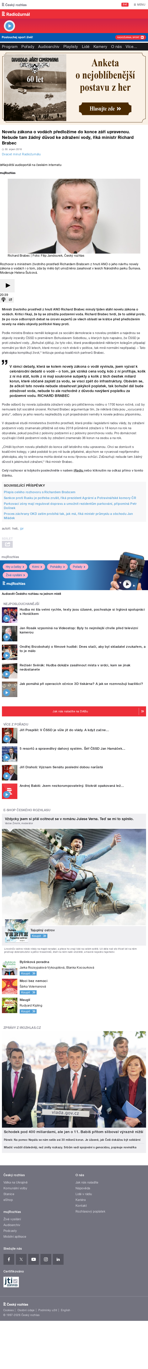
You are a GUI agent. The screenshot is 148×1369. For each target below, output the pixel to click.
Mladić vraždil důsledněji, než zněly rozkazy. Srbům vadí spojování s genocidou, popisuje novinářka (70, 1147)
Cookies (8, 1310)
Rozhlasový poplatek (90, 1211)
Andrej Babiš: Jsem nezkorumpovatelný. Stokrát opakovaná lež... (72, 786)
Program (10, 46)
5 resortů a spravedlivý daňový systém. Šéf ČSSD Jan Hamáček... (72, 748)
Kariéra (81, 1200)
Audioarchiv (48, 46)
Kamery (100, 46)
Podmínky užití (47, 1310)
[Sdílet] (10, 300)
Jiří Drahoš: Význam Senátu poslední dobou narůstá (61, 767)
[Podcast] (3, 300)
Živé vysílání (14, 575)
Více (131, 46)
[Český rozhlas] (14, 4)
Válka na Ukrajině (15, 1182)
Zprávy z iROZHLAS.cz (22, 1028)
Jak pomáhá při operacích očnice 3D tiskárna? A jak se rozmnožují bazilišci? (81, 684)
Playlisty (70, 46)
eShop (8, 1200)
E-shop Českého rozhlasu (26, 810)
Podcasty (10, 1231)
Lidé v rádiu (84, 1194)
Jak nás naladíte (87, 1182)
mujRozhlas (10, 557)
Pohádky (56, 567)
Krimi (35, 567)
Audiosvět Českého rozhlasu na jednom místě (31, 593)
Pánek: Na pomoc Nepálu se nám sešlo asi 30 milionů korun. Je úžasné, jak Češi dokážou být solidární (72, 1139)
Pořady (27, 46)
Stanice (8, 1194)
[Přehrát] (7, 285)
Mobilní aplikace (14, 1236)
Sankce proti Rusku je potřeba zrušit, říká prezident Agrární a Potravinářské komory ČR (70, 498)
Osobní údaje (26, 1310)
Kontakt (81, 1205)
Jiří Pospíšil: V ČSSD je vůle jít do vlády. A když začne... (64, 730)
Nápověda (83, 1188)
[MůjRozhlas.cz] (7, 173)
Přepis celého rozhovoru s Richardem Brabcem (40, 492)
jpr (22, 528)
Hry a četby (13, 567)
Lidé (86, 46)
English (65, 1310)
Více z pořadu (15, 724)
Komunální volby (15, 1188)
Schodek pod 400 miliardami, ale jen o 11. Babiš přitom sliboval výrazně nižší (73, 1132)
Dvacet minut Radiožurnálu (21, 154)
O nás (116, 46)
